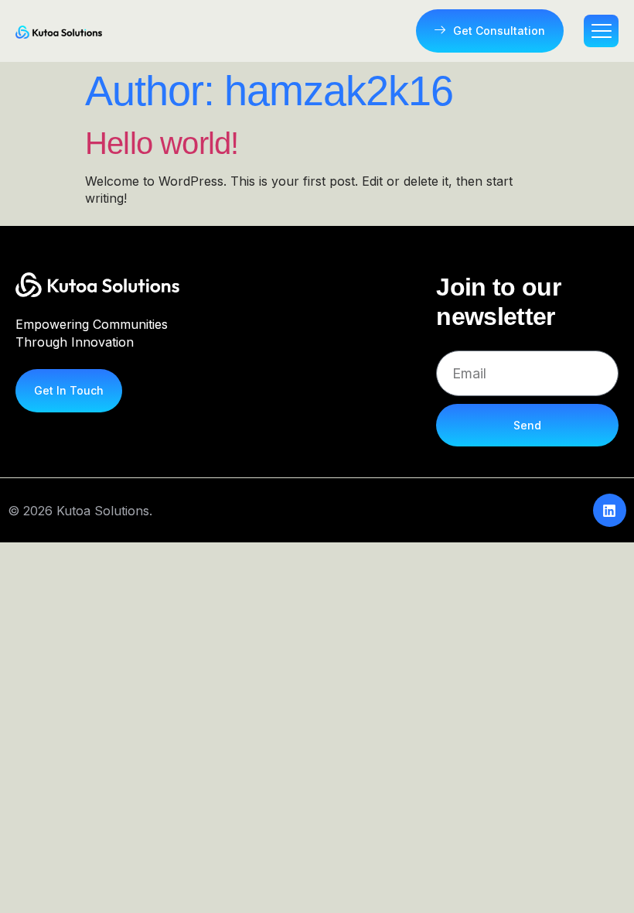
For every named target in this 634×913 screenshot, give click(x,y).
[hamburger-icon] (601, 31)
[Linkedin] (609, 510)
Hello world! (161, 143)
